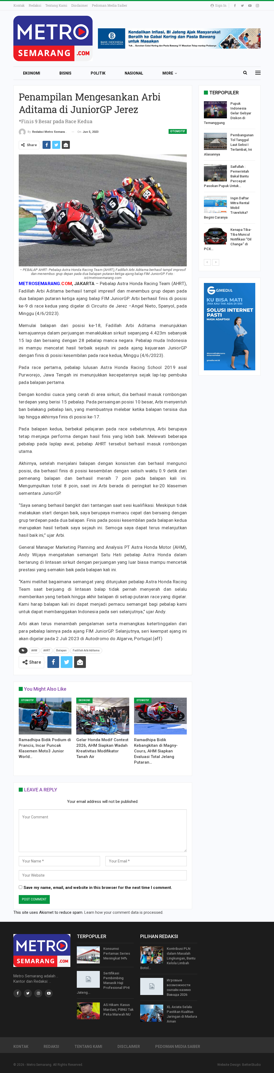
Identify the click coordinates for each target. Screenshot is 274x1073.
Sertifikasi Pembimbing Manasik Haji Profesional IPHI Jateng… (103, 982)
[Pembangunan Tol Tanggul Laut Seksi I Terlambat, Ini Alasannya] (215, 141)
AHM (34, 650)
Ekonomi (31, 73)
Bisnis (65, 73)
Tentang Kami (56, 5)
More (167, 73)
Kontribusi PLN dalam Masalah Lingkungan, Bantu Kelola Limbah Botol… (167, 958)
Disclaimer (79, 5)
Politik (98, 73)
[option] (229, 177)
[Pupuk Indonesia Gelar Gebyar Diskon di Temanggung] (215, 109)
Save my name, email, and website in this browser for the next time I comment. (98, 887)
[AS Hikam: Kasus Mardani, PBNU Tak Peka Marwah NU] (88, 1011)
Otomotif (177, 131)
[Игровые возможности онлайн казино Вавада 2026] (151, 986)
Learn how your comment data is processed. (123, 912)
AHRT (46, 650)
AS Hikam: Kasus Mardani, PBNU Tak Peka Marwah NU (118, 1009)
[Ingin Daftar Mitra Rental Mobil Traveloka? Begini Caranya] (215, 204)
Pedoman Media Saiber (109, 5)
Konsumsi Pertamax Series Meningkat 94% (116, 953)
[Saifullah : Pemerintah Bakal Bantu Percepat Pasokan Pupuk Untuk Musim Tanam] (215, 172)
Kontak (19, 5)
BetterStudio (251, 1065)
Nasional (134, 73)
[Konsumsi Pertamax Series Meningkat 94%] (88, 954)
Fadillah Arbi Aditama (86, 650)
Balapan (61, 650)
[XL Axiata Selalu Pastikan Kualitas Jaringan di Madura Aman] (151, 1013)
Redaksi (35, 5)
